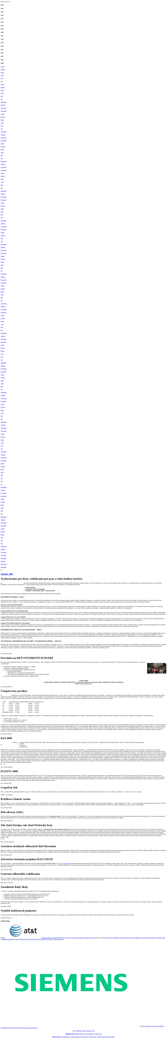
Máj (2, 78)
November (4, 108)
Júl (1, 484)
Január (2, 66)
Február (3, 69)
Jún (2, 81)
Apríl (2, 75)
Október (3, 105)
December (3, 111)
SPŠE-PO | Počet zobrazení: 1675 (85, 1031)
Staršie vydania (5, 1)
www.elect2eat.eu (65, 863)
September (4, 102)
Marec (2, 72)
